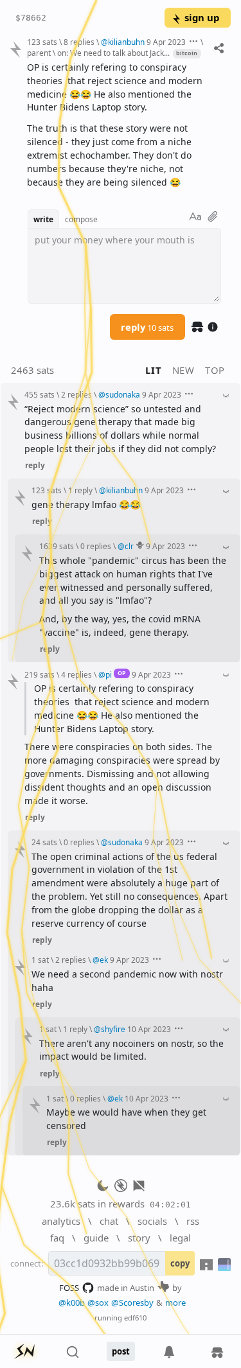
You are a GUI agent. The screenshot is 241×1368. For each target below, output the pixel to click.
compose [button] (81, 219)
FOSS (69, 1287)
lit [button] (153, 370)
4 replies (76, 674)
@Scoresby (132, 1302)
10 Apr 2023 (149, 1029)
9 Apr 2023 (166, 42)
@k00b (71, 1302)
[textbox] (124, 125)
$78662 (30, 17)
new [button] (183, 370)
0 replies (95, 546)
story (139, 1237)
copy (180, 1263)
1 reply (80, 490)
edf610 (135, 1317)
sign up (201, 17)
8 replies (79, 42)
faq (57, 1237)
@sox (98, 1302)
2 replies (76, 394)
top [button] (215, 370)
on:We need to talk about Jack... (113, 53)
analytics (61, 1221)
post (121, 1351)
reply (147, 326)
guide (96, 1237)
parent (39, 53)
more (175, 1302)
